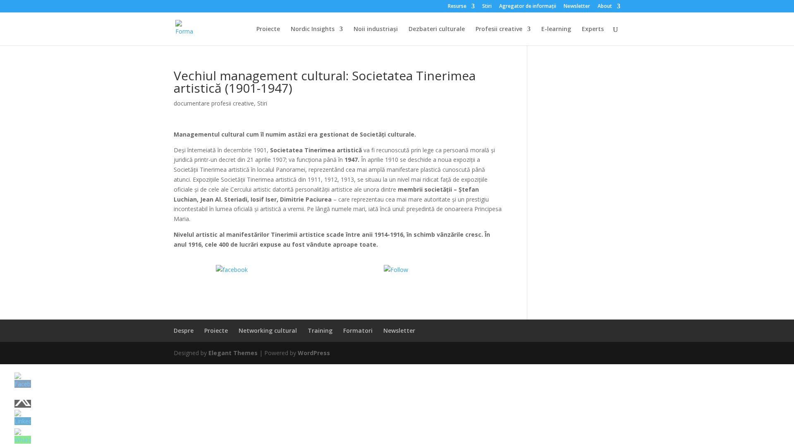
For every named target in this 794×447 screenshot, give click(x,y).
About (605, 7)
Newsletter (577, 7)
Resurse (457, 7)
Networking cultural (268, 330)
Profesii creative (499, 29)
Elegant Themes (233, 353)
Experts (593, 29)
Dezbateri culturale (437, 29)
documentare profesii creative (214, 103)
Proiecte (268, 29)
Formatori (358, 330)
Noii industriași (376, 29)
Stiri (487, 7)
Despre (184, 330)
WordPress (314, 353)
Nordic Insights (313, 29)
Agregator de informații (527, 7)
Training (320, 330)
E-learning (556, 29)
